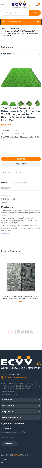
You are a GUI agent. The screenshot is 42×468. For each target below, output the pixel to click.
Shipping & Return (21, 182)
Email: (3, 391)
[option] (5, 103)
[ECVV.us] (21, 3)
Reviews (5, 188)
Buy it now (21, 159)
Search (4, 459)
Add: (2, 384)
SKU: (2, 133)
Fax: (2, 395)
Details (5, 182)
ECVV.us (16, 455)
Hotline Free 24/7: (14, 375)
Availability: (5, 131)
